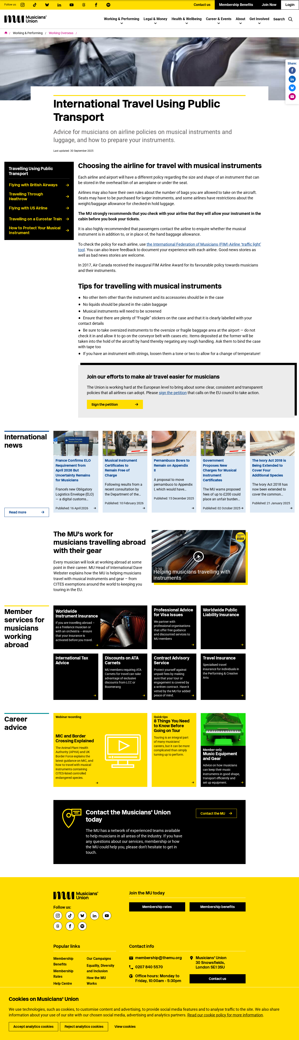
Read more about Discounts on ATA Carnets (125, 677)
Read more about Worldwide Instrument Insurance (100, 627)
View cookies (125, 1026)
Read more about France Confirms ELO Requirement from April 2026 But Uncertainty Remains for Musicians (75, 472)
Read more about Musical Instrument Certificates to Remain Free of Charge (125, 472)
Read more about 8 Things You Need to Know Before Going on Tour (174, 750)
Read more (17, 512)
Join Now (269, 5)
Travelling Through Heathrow (26, 196)
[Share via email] (292, 96)
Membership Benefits (236, 5)
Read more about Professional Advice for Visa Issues (174, 627)
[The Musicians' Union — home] (25, 19)
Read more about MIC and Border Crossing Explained (100, 750)
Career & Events (218, 19)
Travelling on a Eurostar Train (35, 219)
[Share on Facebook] (292, 70)
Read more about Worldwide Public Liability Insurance (223, 627)
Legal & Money (155, 19)
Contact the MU (213, 813)
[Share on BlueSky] (292, 87)
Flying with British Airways (33, 185)
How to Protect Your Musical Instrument (34, 230)
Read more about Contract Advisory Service (174, 677)
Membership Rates (63, 974)
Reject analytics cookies (84, 1026)
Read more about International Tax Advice (75, 677)
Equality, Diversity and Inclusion (100, 968)
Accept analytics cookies (33, 1026)
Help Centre (62, 983)
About (240, 19)
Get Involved (259, 19)
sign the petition (173, 392)
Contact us (202, 5)
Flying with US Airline (28, 208)
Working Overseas (61, 33)
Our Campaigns (99, 959)
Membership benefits (217, 907)
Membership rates (157, 907)
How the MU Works (96, 980)
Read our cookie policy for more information (225, 1015)
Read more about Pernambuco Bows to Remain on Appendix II (174, 472)
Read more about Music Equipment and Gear (223, 750)
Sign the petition (104, 404)
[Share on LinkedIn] (292, 79)
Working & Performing (121, 19)
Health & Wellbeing (187, 19)
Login (289, 5)
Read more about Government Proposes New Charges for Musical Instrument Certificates (223, 472)
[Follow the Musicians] (22, 4)
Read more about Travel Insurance (223, 677)
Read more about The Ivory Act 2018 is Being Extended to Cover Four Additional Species (272, 472)
